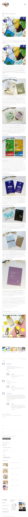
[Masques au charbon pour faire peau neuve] (22, 349)
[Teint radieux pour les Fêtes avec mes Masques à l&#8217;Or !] (14, 349)
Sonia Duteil (8, 381)
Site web (3, 432)
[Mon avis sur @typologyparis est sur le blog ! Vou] (20, 507)
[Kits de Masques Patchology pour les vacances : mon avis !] (6, 349)
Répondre (9, 371)
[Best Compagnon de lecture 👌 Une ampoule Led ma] (24, 507)
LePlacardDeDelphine (9, 393)
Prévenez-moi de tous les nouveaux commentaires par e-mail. (10, 435)
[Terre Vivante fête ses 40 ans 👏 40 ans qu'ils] (24, 503)
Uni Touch (24, 103)
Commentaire (4, 416)
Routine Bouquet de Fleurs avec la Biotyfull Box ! (15, 468)
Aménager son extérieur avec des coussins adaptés (15, 462)
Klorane (20, 198)
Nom (3, 425)
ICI (19, 311)
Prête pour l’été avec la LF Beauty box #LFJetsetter (8, 358)
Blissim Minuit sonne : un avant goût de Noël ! (15, 485)
